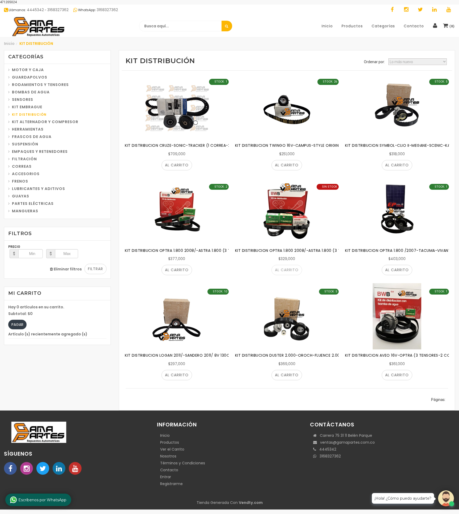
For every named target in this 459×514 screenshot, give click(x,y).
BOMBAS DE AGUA (31, 92)
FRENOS (20, 181)
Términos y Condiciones (182, 463)
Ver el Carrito (172, 449)
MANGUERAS (25, 211)
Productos (169, 442)
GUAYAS (20, 196)
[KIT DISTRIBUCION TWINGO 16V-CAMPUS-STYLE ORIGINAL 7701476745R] (287, 106)
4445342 (326, 449)
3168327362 (328, 456)
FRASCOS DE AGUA (32, 136)
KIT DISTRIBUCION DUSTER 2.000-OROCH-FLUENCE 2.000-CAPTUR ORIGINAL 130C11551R (317, 355)
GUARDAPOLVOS (29, 77)
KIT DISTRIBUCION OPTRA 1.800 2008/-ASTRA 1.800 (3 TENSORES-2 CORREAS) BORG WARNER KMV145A (222, 250)
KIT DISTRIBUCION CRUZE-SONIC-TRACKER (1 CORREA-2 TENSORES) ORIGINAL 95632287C (210, 145)
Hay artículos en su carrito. (36, 307)
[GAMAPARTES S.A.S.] (38, 26)
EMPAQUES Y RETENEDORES (40, 151)
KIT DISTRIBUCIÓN (29, 114)
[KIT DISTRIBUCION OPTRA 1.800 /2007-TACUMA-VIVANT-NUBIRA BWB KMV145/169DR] (397, 211)
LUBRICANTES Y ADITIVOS (38, 188)
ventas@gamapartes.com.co (346, 442)
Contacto (169, 470)
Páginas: (438, 400)
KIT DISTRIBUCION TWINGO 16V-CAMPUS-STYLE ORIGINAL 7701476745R (303, 145)
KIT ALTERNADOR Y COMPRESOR (45, 121)
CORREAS (22, 166)
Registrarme (171, 483)
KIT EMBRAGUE (27, 107)
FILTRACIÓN (24, 159)
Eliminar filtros (67, 269)
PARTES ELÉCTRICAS (33, 203)
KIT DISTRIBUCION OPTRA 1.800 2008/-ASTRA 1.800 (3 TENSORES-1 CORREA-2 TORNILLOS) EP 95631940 (333, 250)
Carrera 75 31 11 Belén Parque (344, 435)
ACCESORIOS (26, 173)
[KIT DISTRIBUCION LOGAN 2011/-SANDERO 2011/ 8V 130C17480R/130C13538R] (177, 316)
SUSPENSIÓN (25, 144)
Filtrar (95, 268)
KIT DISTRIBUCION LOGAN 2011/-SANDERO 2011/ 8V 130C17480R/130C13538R (196, 355)
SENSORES (22, 99)
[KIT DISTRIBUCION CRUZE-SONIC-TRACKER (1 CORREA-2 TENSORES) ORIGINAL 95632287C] (177, 106)
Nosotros (168, 456)
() (451, 26)
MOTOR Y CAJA (28, 69)
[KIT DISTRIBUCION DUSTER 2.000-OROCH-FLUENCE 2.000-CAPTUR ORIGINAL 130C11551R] (287, 316)
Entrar (165, 477)
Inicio (9, 43)
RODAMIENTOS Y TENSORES (40, 84)
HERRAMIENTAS (28, 129)
